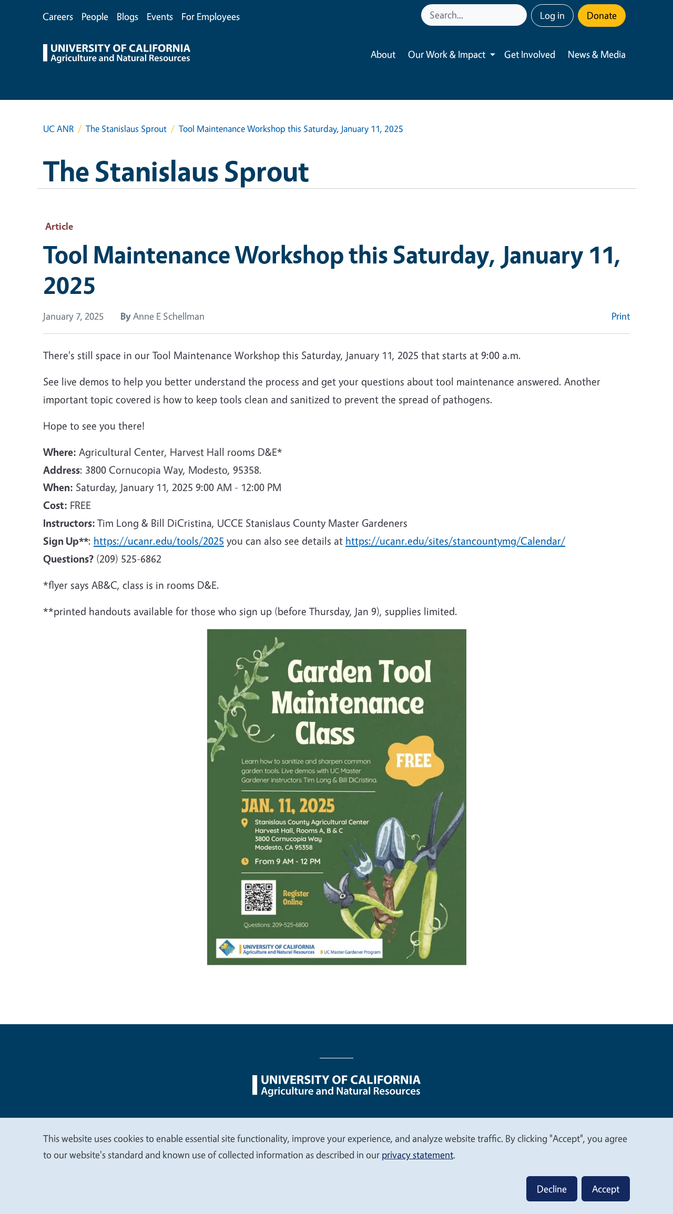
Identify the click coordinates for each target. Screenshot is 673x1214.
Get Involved (529, 54)
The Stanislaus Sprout (126, 128)
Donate (602, 15)
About (383, 54)
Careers (58, 16)
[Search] (520, 15)
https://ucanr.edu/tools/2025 (159, 540)
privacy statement (417, 1154)
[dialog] (336, 1165)
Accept (605, 1188)
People (94, 16)
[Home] (116, 54)
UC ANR (58, 128)
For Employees (210, 16)
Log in (552, 15)
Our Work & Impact (446, 54)
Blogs (127, 16)
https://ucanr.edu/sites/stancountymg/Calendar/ (455, 540)
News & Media (597, 54)
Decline (552, 1188)
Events (160, 16)
